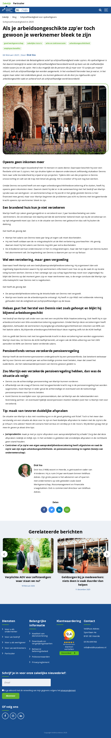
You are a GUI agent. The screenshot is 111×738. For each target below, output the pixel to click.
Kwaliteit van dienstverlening (40, 634)
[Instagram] (13, 716)
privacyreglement (68, 690)
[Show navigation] (106, 10)
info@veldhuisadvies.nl (95, 647)
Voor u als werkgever (15, 642)
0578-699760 (90, 641)
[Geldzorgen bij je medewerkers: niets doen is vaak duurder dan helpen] (83, 555)
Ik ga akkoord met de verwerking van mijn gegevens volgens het (40, 690)
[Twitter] (51, 510)
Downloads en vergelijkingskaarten (42, 642)
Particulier (18, 3)
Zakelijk (6, 3)
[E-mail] (67, 510)
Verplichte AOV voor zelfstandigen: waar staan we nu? (28, 579)
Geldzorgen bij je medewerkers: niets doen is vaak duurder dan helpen (83, 580)
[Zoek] (100, 10)
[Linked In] (59, 510)
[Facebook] (44, 510)
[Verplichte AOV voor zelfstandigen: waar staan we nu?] (28, 555)
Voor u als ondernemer (11, 630)
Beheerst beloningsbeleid (40, 650)
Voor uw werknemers (15, 648)
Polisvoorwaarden (41, 656)
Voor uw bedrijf (12, 636)
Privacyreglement (40, 662)
